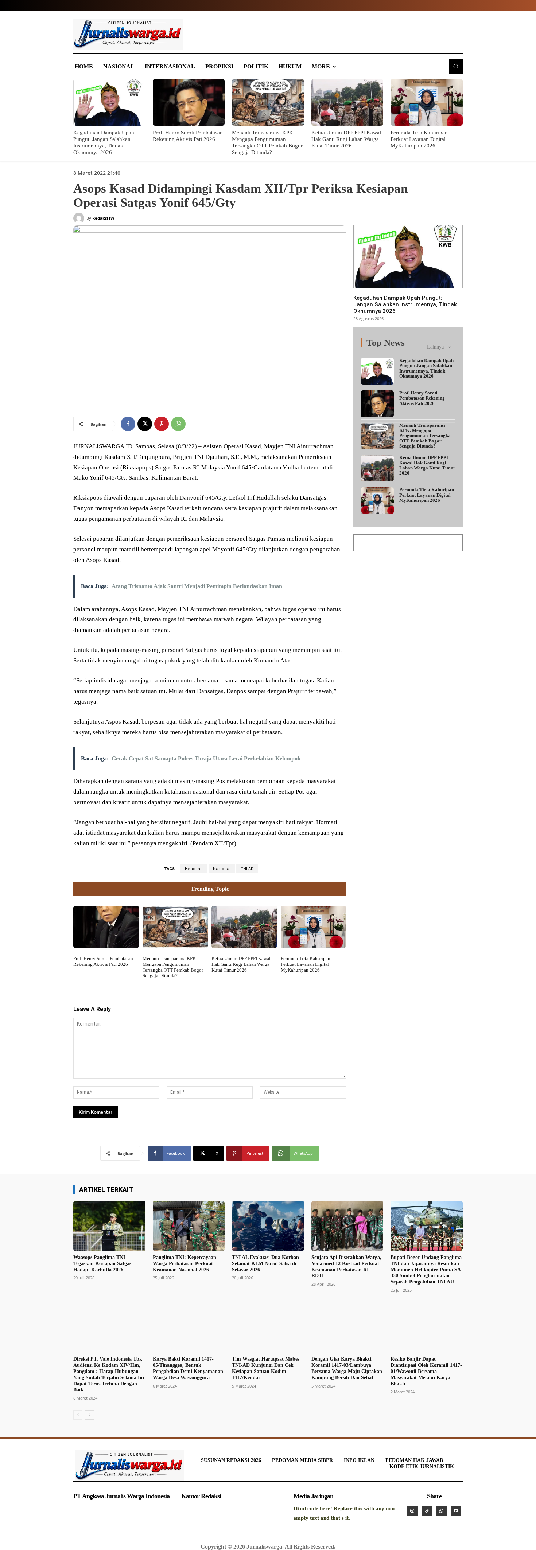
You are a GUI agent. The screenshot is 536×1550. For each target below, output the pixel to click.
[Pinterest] (161, 424)
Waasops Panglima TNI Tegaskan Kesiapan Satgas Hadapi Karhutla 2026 (102, 1263)
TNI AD (247, 868)
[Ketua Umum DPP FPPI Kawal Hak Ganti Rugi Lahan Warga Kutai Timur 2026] (347, 102)
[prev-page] (77, 1415)
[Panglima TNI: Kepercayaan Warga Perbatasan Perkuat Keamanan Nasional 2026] (189, 1226)
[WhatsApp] (178, 424)
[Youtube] (456, 1511)
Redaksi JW (103, 218)
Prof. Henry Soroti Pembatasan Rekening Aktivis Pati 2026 (103, 961)
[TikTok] (427, 1511)
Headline (194, 868)
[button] (456, 66)
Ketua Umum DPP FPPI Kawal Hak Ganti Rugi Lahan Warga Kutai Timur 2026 (346, 139)
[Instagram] (412, 1511)
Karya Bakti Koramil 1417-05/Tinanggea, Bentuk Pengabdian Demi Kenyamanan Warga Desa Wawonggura (188, 1368)
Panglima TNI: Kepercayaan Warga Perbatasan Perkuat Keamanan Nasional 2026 (184, 1263)
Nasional (221, 868)
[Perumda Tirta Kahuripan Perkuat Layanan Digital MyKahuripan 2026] (427, 102)
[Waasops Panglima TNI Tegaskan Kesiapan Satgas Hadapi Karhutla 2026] (109, 1226)
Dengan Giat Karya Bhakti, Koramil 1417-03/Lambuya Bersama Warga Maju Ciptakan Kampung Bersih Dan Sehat (346, 1368)
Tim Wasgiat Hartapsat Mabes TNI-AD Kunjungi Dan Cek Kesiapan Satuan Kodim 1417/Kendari (265, 1368)
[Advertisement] (408, 603)
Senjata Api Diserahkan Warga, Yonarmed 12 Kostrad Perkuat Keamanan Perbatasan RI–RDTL (346, 1266)
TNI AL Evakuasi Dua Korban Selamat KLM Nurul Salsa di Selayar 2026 (265, 1263)
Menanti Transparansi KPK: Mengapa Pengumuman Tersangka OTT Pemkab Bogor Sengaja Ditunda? (173, 967)
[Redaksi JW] (79, 218)
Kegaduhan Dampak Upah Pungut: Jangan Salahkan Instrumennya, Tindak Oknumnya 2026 (405, 304)
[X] (144, 424)
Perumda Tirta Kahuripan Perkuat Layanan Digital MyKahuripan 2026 (419, 139)
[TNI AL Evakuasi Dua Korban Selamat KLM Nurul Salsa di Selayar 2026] (268, 1226)
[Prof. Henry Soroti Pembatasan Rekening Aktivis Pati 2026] (189, 102)
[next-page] (89, 1415)
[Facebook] (128, 424)
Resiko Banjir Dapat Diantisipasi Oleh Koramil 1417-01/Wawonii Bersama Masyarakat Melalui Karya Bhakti (426, 1371)
